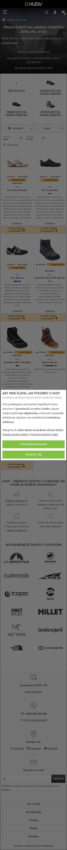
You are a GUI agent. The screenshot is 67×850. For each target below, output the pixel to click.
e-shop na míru (32, 845)
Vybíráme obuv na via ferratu (33, 52)
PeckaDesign (48, 845)
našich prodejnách (16, 530)
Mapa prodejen (33, 692)
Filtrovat (18, 128)
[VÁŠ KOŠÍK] (63, 12)
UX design (18, 845)
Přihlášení (55, 12)
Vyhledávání (47, 12)
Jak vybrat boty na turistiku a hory (34, 68)
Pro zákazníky (33, 811)
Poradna (33, 820)
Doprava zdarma (14, 501)
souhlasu (6, 789)
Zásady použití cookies (15, 434)
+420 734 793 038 (36, 713)
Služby (33, 828)
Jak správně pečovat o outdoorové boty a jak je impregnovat (33, 60)
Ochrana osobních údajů (44, 434)
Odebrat (20, 137)
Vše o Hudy (33, 803)
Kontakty (33, 836)
